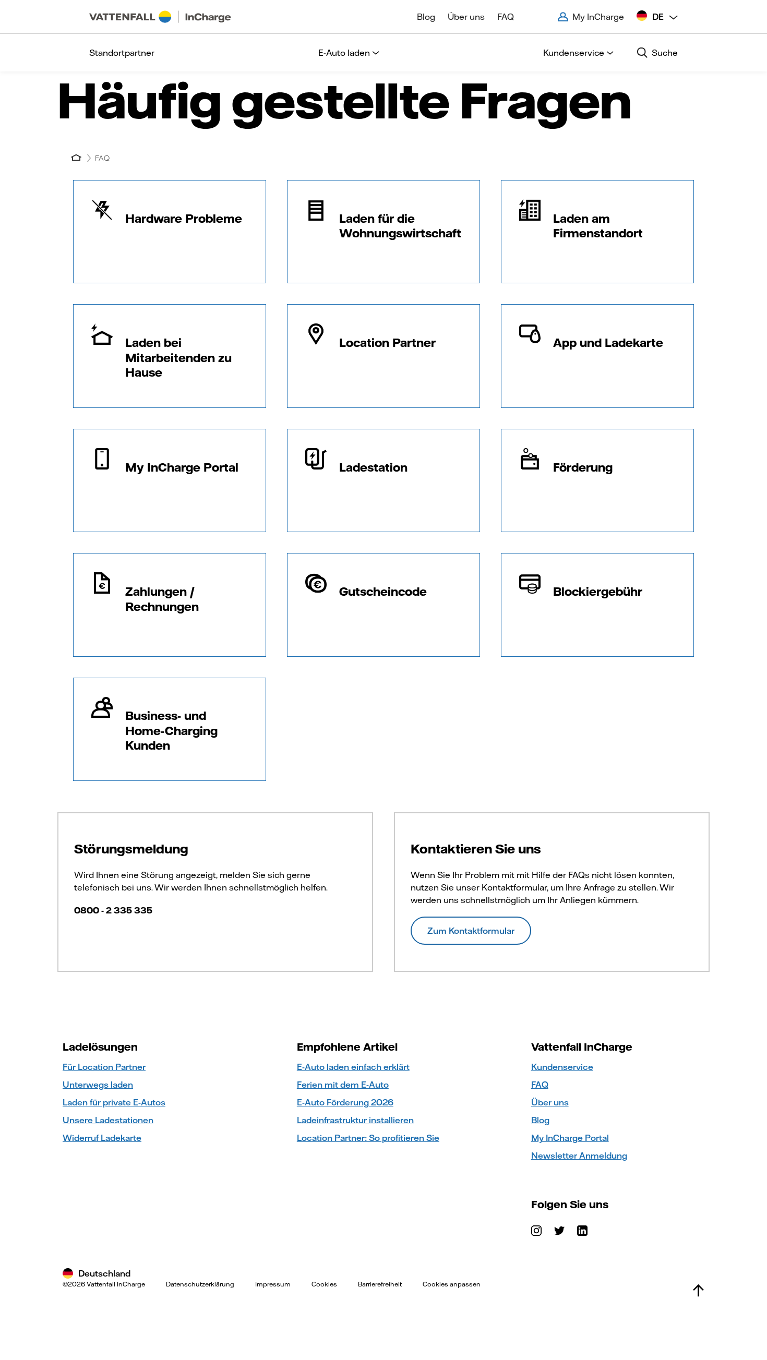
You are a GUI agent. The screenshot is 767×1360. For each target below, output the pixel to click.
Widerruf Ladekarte (102, 1138)
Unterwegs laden (98, 1084)
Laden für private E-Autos (114, 1102)
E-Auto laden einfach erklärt (353, 1067)
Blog (426, 16)
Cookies (324, 1284)
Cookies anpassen (452, 1284)
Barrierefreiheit (380, 1284)
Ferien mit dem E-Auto (343, 1084)
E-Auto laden (344, 52)
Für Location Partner (104, 1067)
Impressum (273, 1284)
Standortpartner (121, 52)
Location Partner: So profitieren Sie (368, 1138)
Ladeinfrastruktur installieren (355, 1120)
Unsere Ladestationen (108, 1120)
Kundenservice (573, 52)
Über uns (466, 16)
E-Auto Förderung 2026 (345, 1102)
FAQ (505, 16)
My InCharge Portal (570, 1138)
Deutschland (104, 1273)
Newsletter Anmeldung (579, 1155)
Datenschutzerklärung (200, 1284)
